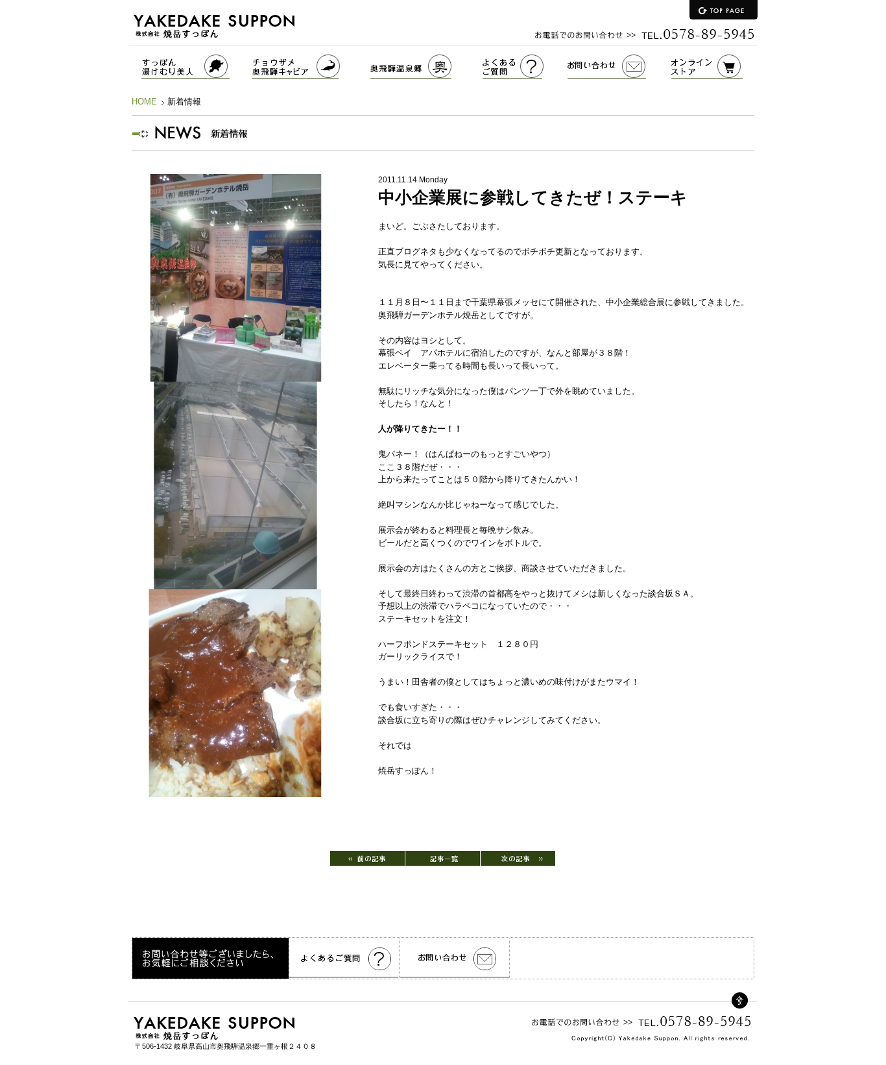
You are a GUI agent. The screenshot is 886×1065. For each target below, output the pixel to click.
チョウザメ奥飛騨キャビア (311, 67)
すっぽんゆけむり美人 (190, 67)
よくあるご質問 (525, 67)
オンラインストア (714, 67)
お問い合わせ (619, 67)
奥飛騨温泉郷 (426, 67)
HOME (144, 101)
